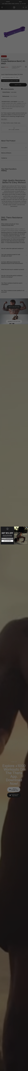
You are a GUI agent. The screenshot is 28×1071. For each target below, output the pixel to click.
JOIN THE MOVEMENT (7, 540)
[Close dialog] (26, 527)
